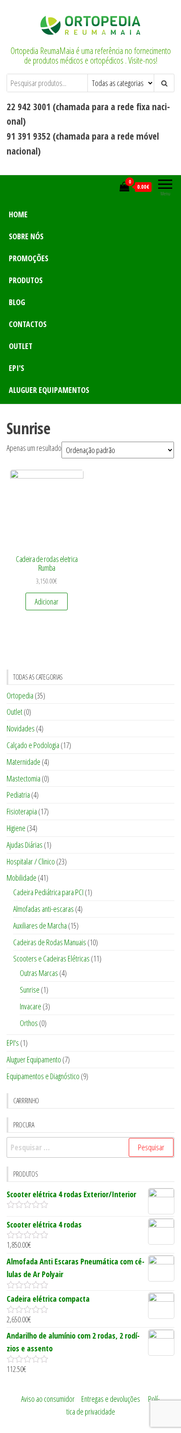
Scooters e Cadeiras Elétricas (51, 958)
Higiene (16, 828)
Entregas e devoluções (110, 1398)
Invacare (30, 1006)
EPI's (16, 368)
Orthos (29, 1023)
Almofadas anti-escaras (43, 909)
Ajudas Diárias (25, 844)
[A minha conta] (110, 186)
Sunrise (30, 989)
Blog (17, 302)
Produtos (26, 280)
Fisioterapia (22, 811)
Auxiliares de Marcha (40, 925)
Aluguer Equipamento (34, 1059)
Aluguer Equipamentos (49, 390)
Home (18, 214)
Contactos (28, 324)
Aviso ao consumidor (48, 1398)
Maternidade (23, 761)
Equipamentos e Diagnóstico (43, 1076)
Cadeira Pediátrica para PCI (48, 892)
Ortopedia (20, 695)
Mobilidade (21, 877)
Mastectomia (23, 778)
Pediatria (18, 794)
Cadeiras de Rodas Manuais (49, 942)
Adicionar (46, 601)
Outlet (21, 346)
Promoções (28, 258)
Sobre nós (26, 236)
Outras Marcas (39, 973)
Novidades (21, 728)
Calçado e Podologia (33, 745)
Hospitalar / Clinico (31, 861)
